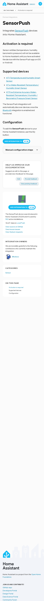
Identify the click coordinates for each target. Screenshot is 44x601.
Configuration (13, 293)
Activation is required (16, 287)
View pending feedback (29, 184)
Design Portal (8, 594)
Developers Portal (10, 590)
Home (5, 17)
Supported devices (15, 290)
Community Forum (10, 600)
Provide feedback (31, 179)
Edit (18, 179)
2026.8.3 (32, 4)
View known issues (12, 229)
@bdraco (15, 257)
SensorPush (21, 30)
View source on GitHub (14, 227)
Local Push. (21, 223)
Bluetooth (7, 110)
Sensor (8, 273)
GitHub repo (7, 587)
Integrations (13, 17)
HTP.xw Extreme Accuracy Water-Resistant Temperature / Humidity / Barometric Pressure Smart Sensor (22, 95)
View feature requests (14, 232)
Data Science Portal (10, 597)
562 (6, 219)
